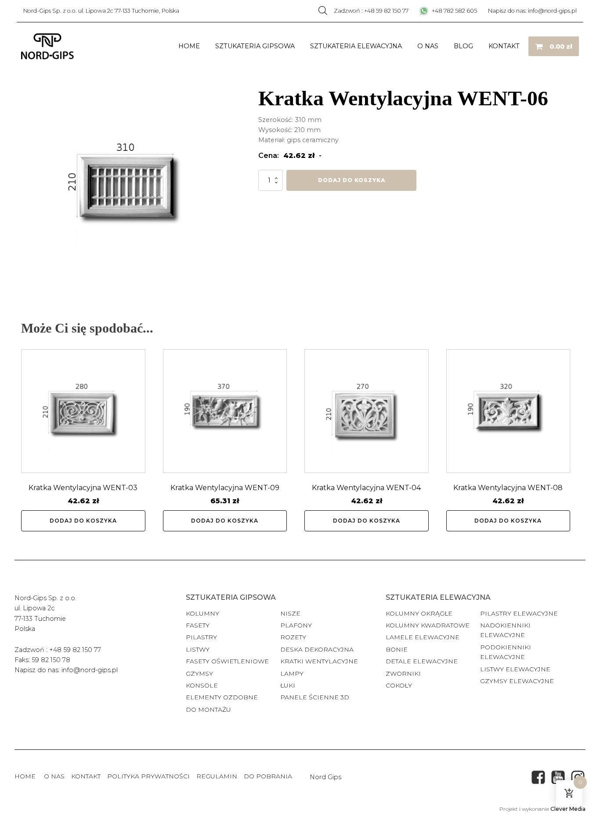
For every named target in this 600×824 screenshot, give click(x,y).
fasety (198, 625)
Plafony (296, 625)
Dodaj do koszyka (351, 180)
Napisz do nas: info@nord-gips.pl (532, 10)
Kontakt (504, 46)
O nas (427, 46)
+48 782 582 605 (453, 10)
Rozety (293, 637)
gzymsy (199, 673)
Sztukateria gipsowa (255, 46)
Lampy (292, 673)
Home (189, 46)
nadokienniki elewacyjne (505, 630)
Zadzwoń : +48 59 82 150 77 (371, 10)
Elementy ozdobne (222, 697)
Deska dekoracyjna (317, 649)
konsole (202, 685)
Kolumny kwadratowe (428, 625)
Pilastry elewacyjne (519, 613)
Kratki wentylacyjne (319, 661)
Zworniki (403, 673)
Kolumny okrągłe (419, 613)
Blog (463, 46)
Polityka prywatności (148, 776)
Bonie (397, 649)
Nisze (290, 613)
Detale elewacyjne (422, 661)
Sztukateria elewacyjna (356, 46)
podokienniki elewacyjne (505, 652)
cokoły (399, 685)
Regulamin (216, 776)
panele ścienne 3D (314, 697)
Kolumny (202, 613)
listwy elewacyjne (515, 669)
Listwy (198, 649)
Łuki (287, 685)
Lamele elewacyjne (422, 637)
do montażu (208, 709)
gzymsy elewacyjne (517, 681)
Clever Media (568, 809)
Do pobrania (268, 776)
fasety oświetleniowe (227, 661)
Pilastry (201, 637)
